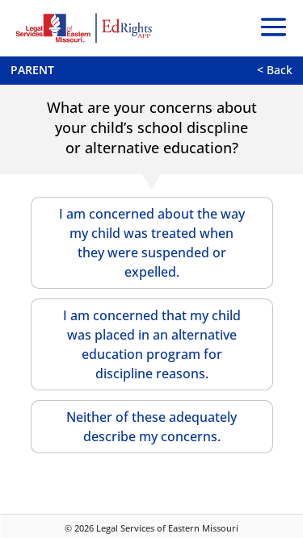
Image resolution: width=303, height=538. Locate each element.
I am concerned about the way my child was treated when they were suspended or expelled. (152, 243)
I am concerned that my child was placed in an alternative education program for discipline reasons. (152, 344)
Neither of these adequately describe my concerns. (151, 426)
